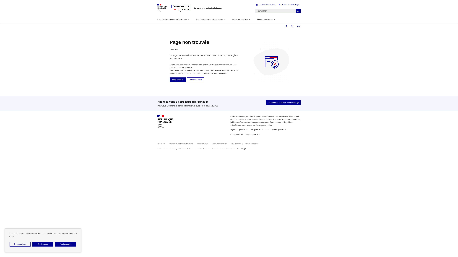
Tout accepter (66, 244)
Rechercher (298, 11)
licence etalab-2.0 (237, 149)
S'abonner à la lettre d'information (282, 103)
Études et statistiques (265, 19)
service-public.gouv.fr (275, 130)
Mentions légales (202, 144)
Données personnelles (219, 144)
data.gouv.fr (235, 134)
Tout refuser (43, 244)
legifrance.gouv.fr (237, 130)
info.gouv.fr (255, 130)
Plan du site (161, 144)
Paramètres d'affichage (290, 5)
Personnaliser (20, 244)
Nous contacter (236, 144)
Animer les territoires (240, 19)
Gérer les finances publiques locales (209, 19)
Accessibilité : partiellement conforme (181, 144)
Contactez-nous (195, 80)
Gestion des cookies (251, 144)
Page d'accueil (178, 80)
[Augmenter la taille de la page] (286, 26)
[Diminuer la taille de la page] (292, 26)
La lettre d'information (267, 5)
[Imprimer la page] (298, 26)
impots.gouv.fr (252, 134)
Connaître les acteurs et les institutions (172, 19)
